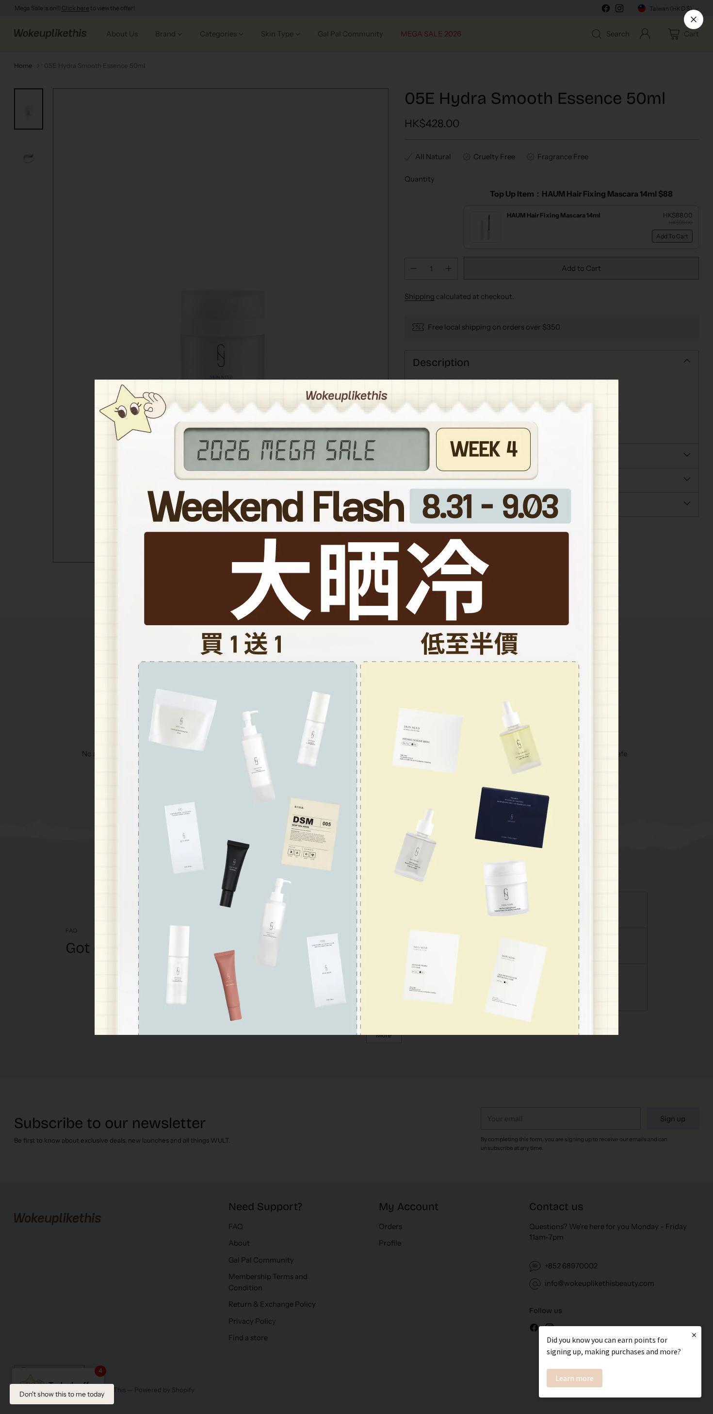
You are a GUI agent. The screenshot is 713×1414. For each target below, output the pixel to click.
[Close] (693, 19)
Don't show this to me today (61, 1394)
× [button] (694, 1335)
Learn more (574, 1378)
